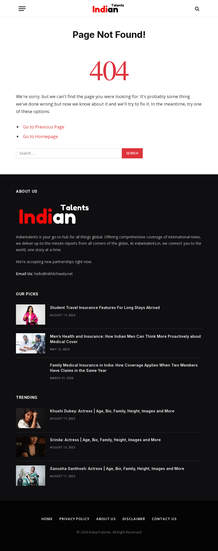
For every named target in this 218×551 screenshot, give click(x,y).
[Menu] (22, 9)
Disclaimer (134, 518)
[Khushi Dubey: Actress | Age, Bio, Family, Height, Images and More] (30, 418)
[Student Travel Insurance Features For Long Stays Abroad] (30, 314)
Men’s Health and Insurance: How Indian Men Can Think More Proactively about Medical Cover (125, 339)
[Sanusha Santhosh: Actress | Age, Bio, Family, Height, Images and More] (30, 475)
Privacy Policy (74, 518)
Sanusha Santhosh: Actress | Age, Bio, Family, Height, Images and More (117, 468)
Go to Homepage (40, 136)
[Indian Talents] (109, 8)
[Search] (196, 9)
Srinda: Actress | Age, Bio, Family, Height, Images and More (105, 439)
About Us (106, 518)
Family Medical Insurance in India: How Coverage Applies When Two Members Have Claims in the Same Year (124, 368)
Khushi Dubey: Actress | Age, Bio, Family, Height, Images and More (112, 411)
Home (47, 518)
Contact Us (164, 518)
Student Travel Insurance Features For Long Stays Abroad (105, 307)
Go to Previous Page (43, 127)
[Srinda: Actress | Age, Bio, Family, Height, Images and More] (30, 447)
